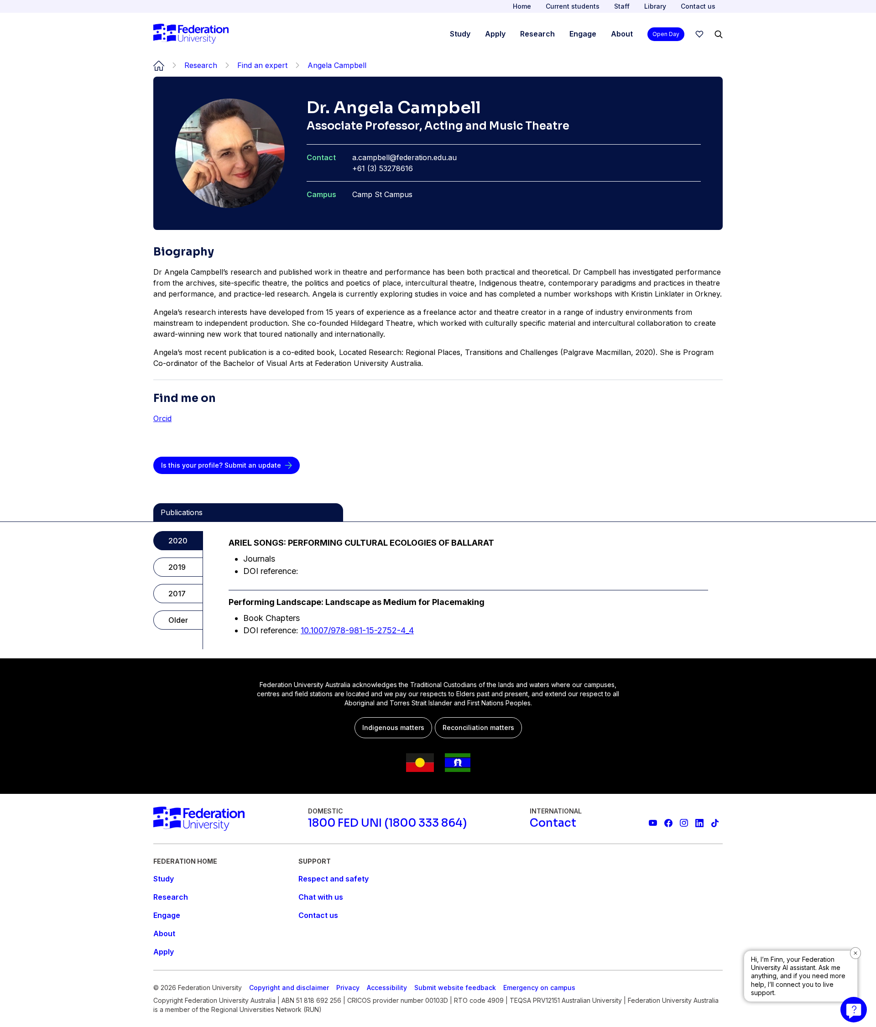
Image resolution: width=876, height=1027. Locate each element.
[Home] (191, 34)
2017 (177, 593)
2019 (177, 567)
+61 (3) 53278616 (382, 168)
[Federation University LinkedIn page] (699, 823)
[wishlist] (699, 34)
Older (178, 620)
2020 (178, 540)
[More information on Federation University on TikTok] (715, 823)
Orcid (162, 418)
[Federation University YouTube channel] (653, 823)
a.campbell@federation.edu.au (404, 157)
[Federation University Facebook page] (668, 823)
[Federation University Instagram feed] (684, 823)
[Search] (718, 34)
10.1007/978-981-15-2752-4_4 (357, 630)
